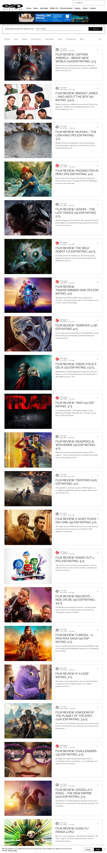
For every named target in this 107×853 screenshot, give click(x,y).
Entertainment (71, 39)
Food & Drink (49, 39)
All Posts (7, 39)
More (81, 39)
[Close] (104, 849)
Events (60, 39)
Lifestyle (24, 39)
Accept (98, 849)
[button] (100, 39)
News (16, 39)
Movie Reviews (36, 39)
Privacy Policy (12, 850)
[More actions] (98, 49)
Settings (88, 849)
